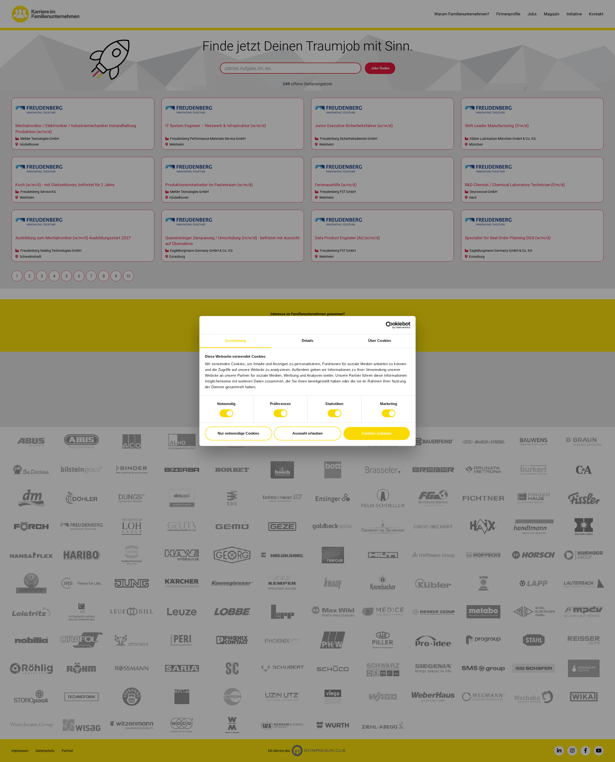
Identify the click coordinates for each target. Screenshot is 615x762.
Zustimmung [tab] (235, 340)
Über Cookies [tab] (379, 340)
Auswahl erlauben (307, 433)
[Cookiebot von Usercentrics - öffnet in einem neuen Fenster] (389, 325)
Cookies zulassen (376, 433)
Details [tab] (308, 340)
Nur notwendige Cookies (238, 433)
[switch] (280, 413)
